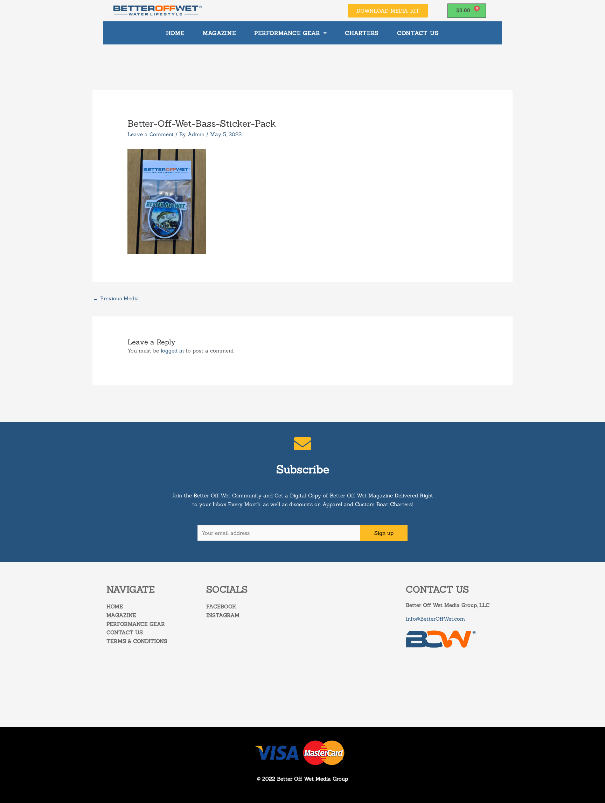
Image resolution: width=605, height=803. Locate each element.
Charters (361, 32)
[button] (290, 33)
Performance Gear (287, 32)
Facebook (221, 606)
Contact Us (418, 32)
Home (175, 32)
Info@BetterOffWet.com (435, 618)
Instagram (222, 615)
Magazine (219, 32)
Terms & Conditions (136, 641)
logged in (172, 350)
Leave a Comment (150, 134)
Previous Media (116, 298)
